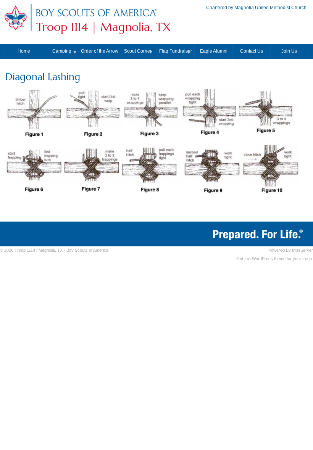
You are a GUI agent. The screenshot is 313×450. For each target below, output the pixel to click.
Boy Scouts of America (87, 250)
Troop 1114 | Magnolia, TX (103, 27)
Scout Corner (138, 51)
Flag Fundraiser (175, 51)
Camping (61, 51)
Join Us (289, 51)
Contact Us (251, 51)
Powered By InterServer (290, 250)
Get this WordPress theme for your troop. (274, 258)
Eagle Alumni (213, 51)
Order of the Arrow (99, 51)
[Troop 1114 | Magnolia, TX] (95, 17)
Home (24, 51)
